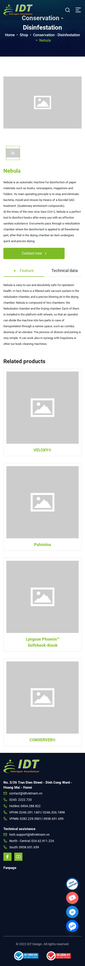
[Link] (72, 884)
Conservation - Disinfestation (56, 35)
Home (10, 35)
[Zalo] (72, 926)
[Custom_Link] (72, 898)
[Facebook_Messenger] (72, 912)
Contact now (32, 253)
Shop (24, 35)
